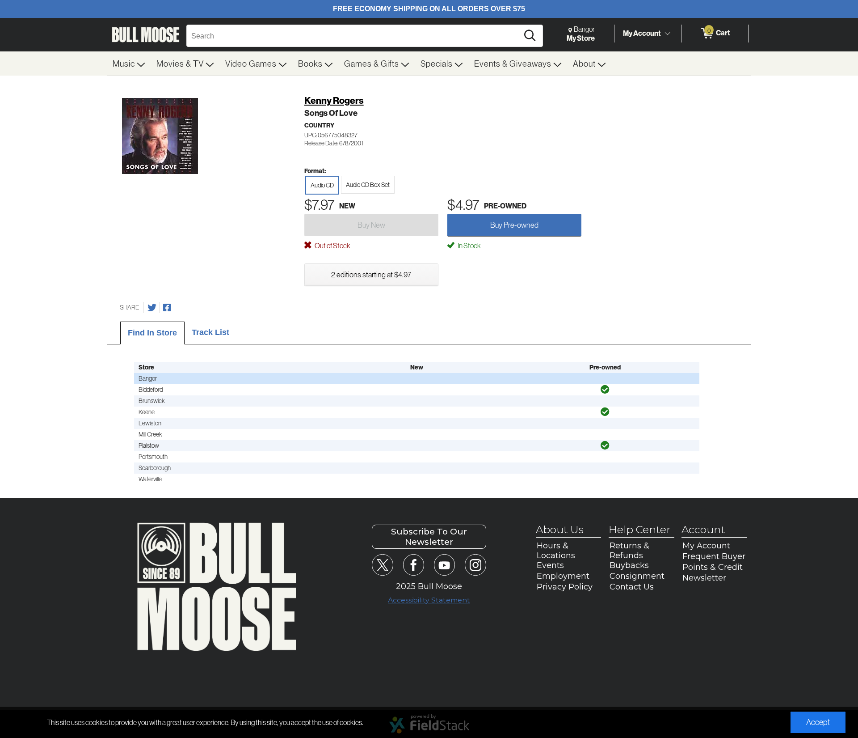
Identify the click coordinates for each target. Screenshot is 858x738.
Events (550, 565)
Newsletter (704, 578)
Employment (563, 576)
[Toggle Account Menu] (667, 33)
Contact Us (632, 587)
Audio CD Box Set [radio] (368, 185)
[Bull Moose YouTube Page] (444, 564)
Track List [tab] (210, 332)
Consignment (637, 576)
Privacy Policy (565, 587)
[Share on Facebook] (167, 307)
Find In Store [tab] (152, 332)
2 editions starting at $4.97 (371, 274)
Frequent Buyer (713, 556)
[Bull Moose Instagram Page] (475, 564)
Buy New (371, 224)
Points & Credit (712, 567)
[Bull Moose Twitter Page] (382, 564)
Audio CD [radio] (322, 185)
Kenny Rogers (334, 100)
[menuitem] (129, 63)
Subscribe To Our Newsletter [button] (429, 536)
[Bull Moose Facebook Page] (413, 564)
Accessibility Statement (429, 600)
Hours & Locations (556, 550)
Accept (818, 722)
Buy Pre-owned (514, 224)
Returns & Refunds (629, 550)
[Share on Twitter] (151, 307)
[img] (605, 389)
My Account (642, 33)
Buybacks (629, 565)
